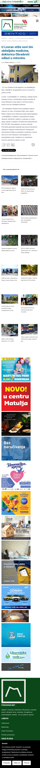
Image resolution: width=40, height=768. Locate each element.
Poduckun (4, 38)
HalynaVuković (18, 158)
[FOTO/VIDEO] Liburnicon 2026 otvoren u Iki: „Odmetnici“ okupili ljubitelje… (29, 250)
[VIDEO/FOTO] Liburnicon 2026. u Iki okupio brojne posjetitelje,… (28, 191)
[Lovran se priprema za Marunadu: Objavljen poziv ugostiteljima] (9, 210)
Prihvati (26, 763)
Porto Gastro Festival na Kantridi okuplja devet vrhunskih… (27, 310)
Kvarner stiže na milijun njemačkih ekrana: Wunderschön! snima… (7, 308)
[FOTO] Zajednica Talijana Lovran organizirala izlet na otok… (8, 190)
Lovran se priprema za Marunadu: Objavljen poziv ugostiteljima (8, 221)
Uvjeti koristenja (7, 731)
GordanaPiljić (27, 158)
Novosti (11, 38)
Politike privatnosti (8, 735)
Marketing (4, 727)
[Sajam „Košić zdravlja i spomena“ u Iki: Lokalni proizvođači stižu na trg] (9, 330)
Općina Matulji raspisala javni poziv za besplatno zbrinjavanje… (29, 220)
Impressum (5, 723)
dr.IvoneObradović (22, 155)
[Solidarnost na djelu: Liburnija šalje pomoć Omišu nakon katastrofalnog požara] (29, 270)
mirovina (31, 155)
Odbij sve (17, 763)
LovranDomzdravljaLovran (9, 155)
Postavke (6, 763)
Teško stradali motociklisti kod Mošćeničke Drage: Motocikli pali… (29, 339)
